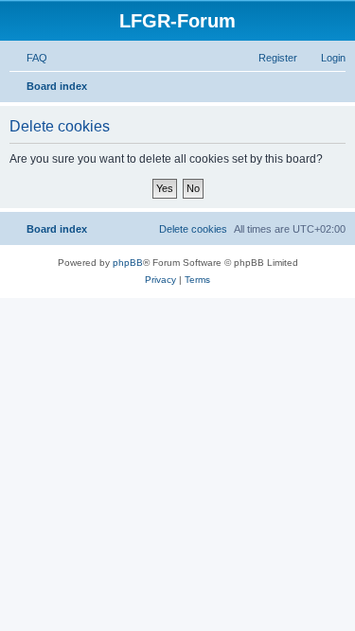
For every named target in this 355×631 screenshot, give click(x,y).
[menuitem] (28, 57)
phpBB (128, 262)
